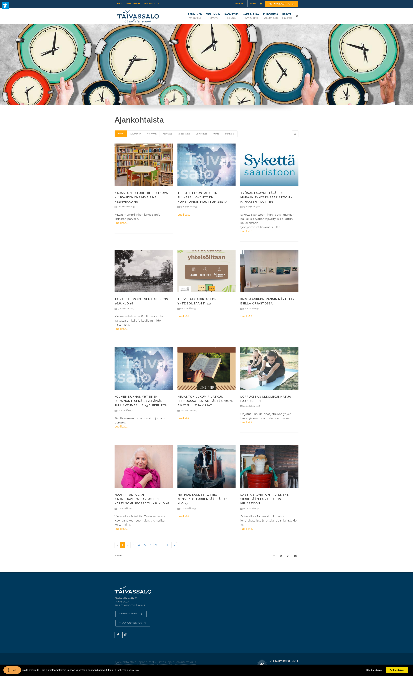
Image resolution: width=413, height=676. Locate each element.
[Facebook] (274, 556)
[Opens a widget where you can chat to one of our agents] (12, 670)
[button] (5, 5)
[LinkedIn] (288, 556)
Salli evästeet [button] (397, 670)
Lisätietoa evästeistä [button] (127, 670)
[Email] (295, 556)
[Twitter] (281, 556)
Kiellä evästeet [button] (374, 670)
